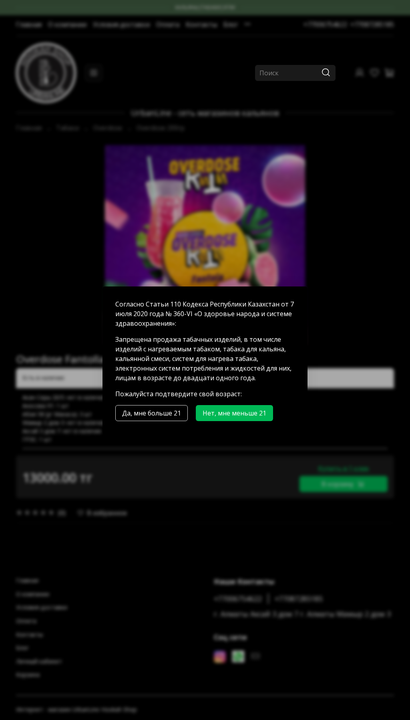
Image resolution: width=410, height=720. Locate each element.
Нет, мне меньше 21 (234, 413)
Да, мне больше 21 (151, 413)
